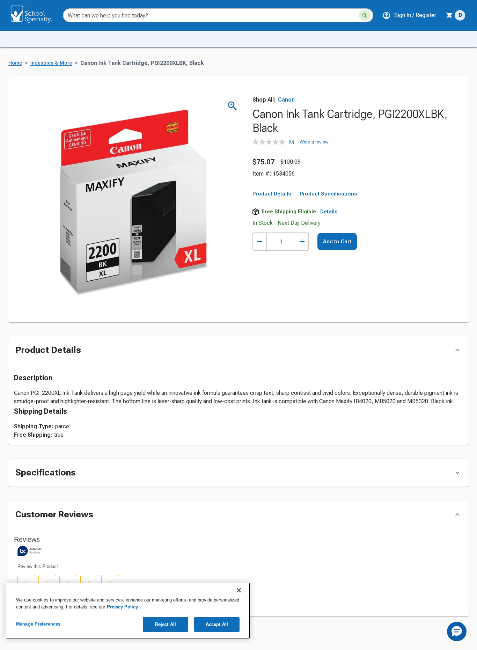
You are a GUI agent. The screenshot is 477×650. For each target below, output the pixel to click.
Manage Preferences (38, 624)
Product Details (271, 194)
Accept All (217, 624)
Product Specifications (328, 194)
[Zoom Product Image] (232, 106)
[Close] (239, 590)
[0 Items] (449, 15)
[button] (409, 15)
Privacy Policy (122, 607)
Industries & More (51, 63)
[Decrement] (259, 242)
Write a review (314, 142)
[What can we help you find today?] (364, 15)
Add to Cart (337, 241)
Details (329, 211)
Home (15, 63)
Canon (286, 99)
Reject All (165, 624)
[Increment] (302, 242)
